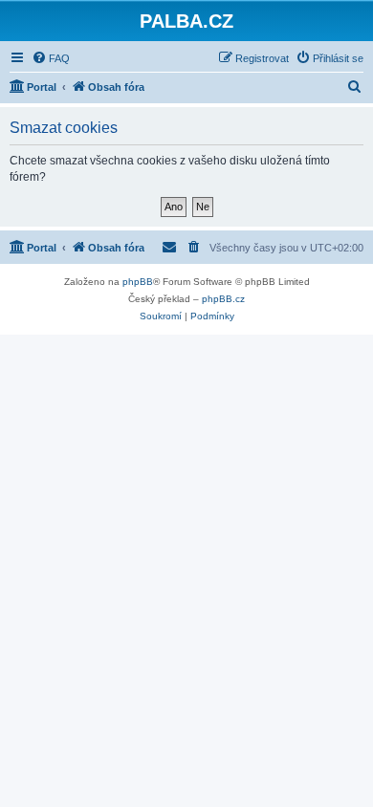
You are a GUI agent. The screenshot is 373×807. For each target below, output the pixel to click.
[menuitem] (51, 58)
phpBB (137, 281)
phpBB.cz (223, 299)
